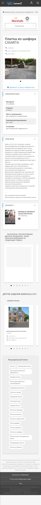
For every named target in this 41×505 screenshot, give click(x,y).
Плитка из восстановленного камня (19, 437)
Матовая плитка (15, 377)
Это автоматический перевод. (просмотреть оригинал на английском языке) (20, 196)
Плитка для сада (15, 401)
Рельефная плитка (16, 397)
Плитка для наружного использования (17, 382)
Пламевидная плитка (17, 443)
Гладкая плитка (15, 405)
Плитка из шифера (16, 432)
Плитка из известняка (17, 419)
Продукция (19, 26)
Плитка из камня (15, 392)
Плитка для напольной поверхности (17, 372)
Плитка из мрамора (16, 410)
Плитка (12, 366)
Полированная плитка (17, 388)
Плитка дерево (15, 423)
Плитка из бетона (15, 414)
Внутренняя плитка (24, 366)
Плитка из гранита (16, 447)
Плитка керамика (15, 428)
